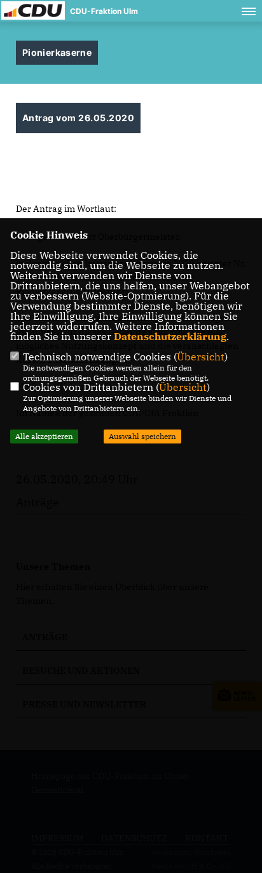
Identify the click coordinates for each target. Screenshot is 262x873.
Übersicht (200, 356)
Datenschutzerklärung (170, 336)
